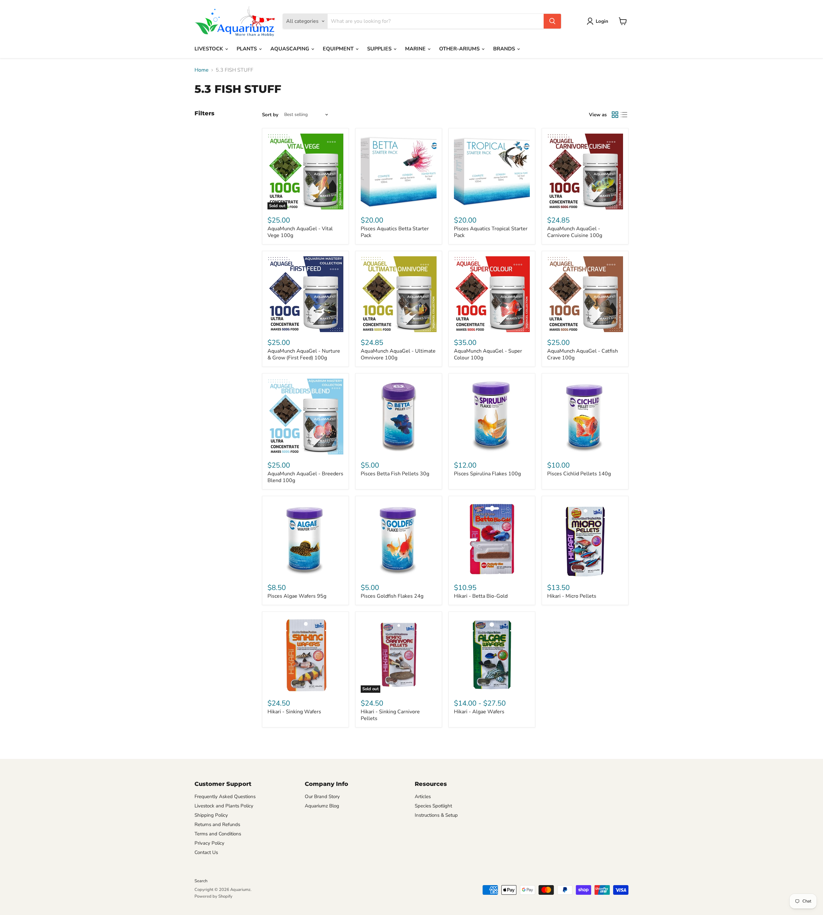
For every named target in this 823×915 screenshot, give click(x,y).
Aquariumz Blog (322, 806)
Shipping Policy (211, 815)
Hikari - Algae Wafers (479, 711)
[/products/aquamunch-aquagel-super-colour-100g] (492, 294)
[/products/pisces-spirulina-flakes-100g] (492, 416)
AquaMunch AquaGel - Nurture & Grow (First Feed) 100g (303, 354)
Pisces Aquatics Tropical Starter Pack (491, 232)
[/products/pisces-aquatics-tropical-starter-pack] (492, 171)
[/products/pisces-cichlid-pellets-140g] (585, 416)
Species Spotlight (433, 806)
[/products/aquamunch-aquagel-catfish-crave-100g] (585, 294)
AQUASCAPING (290, 48)
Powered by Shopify (213, 896)
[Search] (552, 21)
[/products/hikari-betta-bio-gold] (492, 539)
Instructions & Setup (436, 815)
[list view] (624, 114)
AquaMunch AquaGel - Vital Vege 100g (300, 232)
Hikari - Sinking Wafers (294, 711)
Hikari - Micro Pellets (571, 596)
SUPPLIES (380, 48)
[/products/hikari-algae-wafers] (492, 655)
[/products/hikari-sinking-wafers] (305, 655)
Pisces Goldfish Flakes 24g (392, 596)
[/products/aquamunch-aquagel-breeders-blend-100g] (305, 416)
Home (201, 70)
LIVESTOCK (209, 48)
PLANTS (247, 48)
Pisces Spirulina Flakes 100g (487, 473)
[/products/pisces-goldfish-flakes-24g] (399, 539)
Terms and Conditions (217, 834)
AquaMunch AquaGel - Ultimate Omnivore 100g (398, 354)
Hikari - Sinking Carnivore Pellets (390, 715)
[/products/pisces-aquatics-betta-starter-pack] (399, 171)
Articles (423, 796)
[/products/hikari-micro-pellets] (585, 539)
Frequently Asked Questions (225, 796)
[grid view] (615, 114)
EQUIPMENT (339, 48)
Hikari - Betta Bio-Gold (481, 596)
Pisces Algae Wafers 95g (296, 596)
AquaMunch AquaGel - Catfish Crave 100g (582, 354)
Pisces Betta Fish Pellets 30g (395, 473)
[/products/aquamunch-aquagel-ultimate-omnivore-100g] (399, 294)
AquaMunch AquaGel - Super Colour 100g (488, 354)
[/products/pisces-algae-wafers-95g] (305, 539)
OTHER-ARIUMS (460, 48)
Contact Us (206, 852)
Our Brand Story (322, 796)
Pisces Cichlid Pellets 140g (579, 473)
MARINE (416, 48)
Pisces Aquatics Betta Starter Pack (395, 232)
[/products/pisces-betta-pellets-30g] (399, 416)
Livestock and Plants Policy (223, 806)
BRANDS (504, 48)
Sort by (270, 115)
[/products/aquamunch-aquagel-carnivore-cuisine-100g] (585, 171)
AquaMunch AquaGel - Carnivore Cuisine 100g (574, 232)
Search (200, 881)
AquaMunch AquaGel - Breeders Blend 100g (305, 477)
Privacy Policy (209, 843)
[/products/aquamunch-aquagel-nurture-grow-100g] (305, 294)
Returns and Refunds (217, 824)
